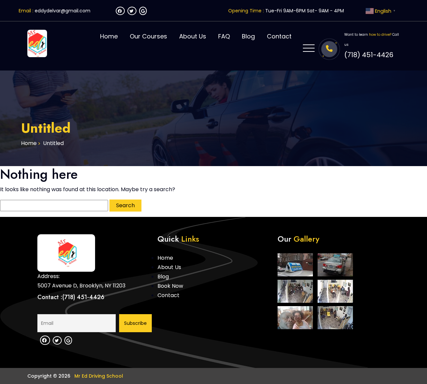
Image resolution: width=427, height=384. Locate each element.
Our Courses (148, 36)
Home (109, 36)
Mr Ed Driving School (98, 376)
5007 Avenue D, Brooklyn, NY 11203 (81, 285)
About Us (192, 36)
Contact (279, 36)
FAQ (224, 36)
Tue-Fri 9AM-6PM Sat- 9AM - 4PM (304, 10)
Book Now (170, 286)
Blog (248, 36)
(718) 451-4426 (368, 54)
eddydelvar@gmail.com (62, 10)
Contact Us (368, 211)
